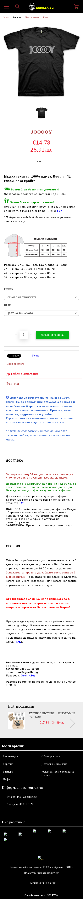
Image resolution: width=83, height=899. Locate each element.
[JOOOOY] (41, 100)
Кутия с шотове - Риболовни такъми (52, 715)
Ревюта (13, 384)
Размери (8, 771)
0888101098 (26, 804)
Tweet (35, 355)
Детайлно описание (23, 374)
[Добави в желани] (76, 324)
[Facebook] (7, 812)
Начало (6, 17)
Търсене (8, 764)
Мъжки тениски (32, 17)
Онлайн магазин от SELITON (41, 895)
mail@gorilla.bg (27, 796)
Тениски (17, 17)
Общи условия (51, 756)
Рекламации (10, 756)
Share (15, 355)
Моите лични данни (43, 883)
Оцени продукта (15, 363)
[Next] (70, 723)
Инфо (6, 779)
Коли (45, 17)
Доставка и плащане (54, 764)
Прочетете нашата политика (41, 873)
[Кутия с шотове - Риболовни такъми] (16, 720)
